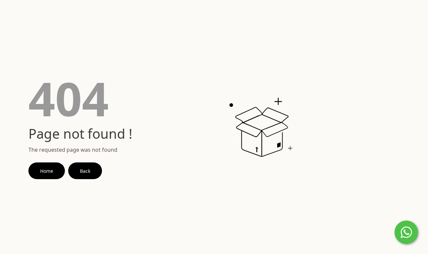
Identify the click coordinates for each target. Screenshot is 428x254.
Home (46, 171)
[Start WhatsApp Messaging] (406, 231)
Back (85, 171)
